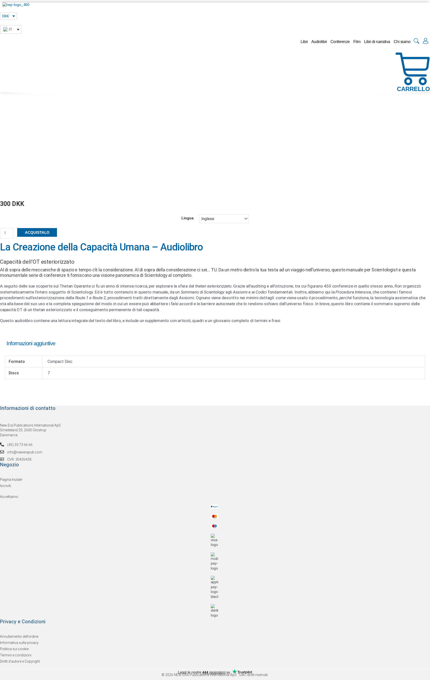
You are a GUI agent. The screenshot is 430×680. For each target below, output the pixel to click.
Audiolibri (319, 42)
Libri (304, 42)
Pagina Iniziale (11, 480)
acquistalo (37, 232)
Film (357, 42)
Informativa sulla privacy (19, 643)
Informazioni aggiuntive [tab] (30, 343)
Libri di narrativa (377, 42)
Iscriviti (5, 486)
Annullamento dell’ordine (19, 636)
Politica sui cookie (14, 649)
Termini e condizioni (15, 655)
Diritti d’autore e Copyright (20, 661)
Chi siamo (402, 42)
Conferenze (340, 42)
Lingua (187, 218)
